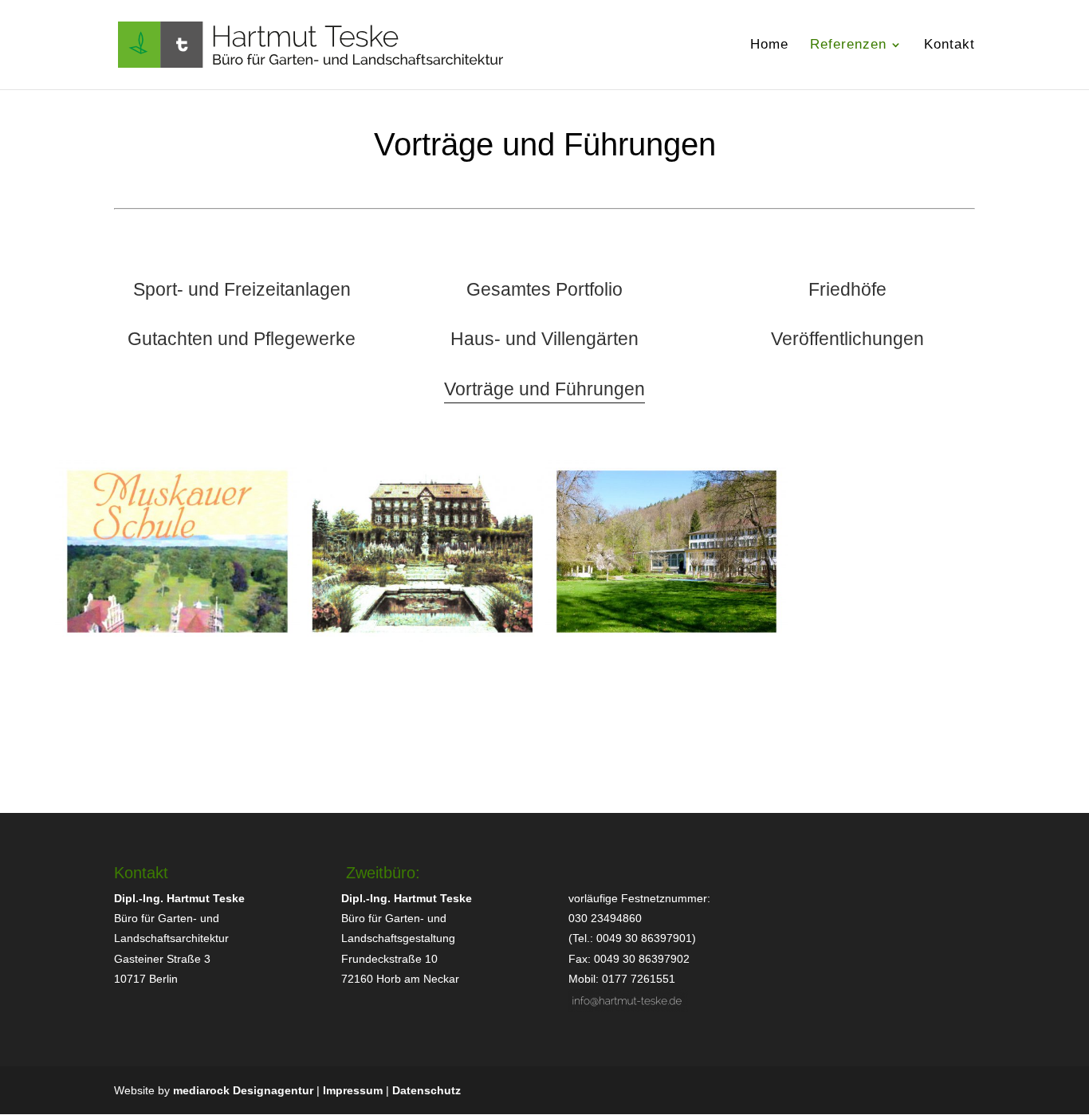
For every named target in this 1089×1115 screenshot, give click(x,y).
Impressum (353, 1090)
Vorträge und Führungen (544, 389)
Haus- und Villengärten (544, 338)
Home (769, 45)
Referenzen (848, 45)
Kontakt (949, 45)
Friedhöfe (847, 289)
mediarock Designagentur (243, 1090)
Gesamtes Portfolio (544, 289)
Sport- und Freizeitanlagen (242, 289)
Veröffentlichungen (847, 338)
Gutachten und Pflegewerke (242, 338)
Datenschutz (426, 1090)
